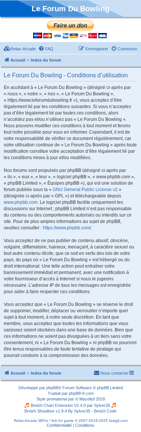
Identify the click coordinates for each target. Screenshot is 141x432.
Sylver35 (102, 405)
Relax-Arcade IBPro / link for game (44, 420)
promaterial (57, 399)
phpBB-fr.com (81, 393)
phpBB (52, 387)
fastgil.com (118, 420)
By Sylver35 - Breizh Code (92, 411)
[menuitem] (20, 48)
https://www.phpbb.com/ (67, 227)
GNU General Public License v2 (85, 189)
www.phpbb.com (21, 202)
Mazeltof (87, 399)
